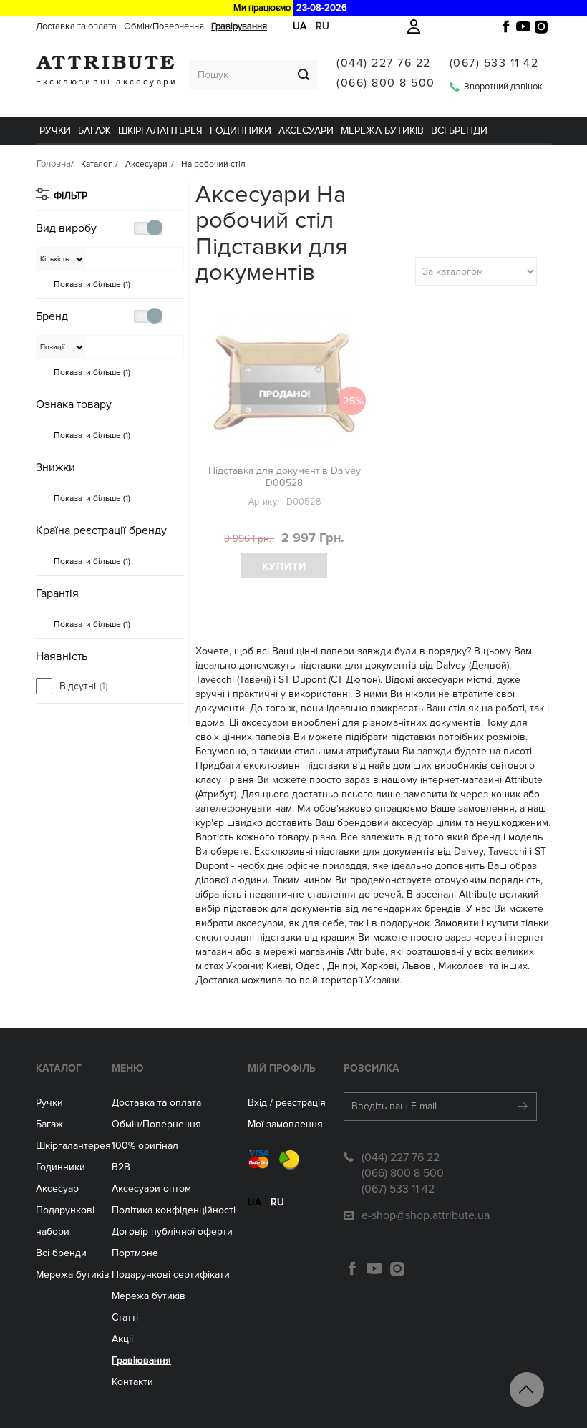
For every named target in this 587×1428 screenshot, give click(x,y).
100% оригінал (145, 1146)
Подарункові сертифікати (171, 1274)
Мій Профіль (282, 1068)
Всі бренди (459, 131)
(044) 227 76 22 (383, 63)
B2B (121, 1167)
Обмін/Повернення (164, 26)
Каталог (59, 1068)
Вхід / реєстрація (287, 1103)
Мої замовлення (285, 1124)
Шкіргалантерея (160, 131)
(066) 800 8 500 (385, 83)
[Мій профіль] (413, 26)
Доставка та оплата (76, 26)
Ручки (55, 131)
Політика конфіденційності (174, 1210)
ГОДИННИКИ (240, 131)
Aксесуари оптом (151, 1188)
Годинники (60, 1167)
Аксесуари (306, 131)
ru (277, 1202)
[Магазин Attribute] (105, 62)
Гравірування (239, 26)
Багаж (94, 131)
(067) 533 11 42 (494, 63)
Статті (125, 1317)
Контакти (132, 1382)
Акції (122, 1339)
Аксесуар (57, 1188)
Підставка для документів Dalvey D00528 (284, 477)
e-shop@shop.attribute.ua (426, 1215)
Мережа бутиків (382, 131)
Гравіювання (141, 1360)
